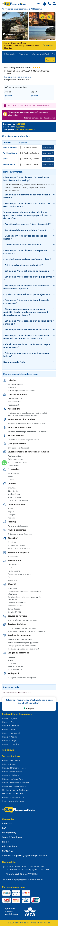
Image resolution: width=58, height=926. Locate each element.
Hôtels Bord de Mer (11, 775)
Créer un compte (31, 118)
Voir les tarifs (48, 147)
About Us (7, 823)
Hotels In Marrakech (11, 733)
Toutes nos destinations (13, 801)
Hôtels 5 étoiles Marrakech (14, 797)
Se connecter (49, 118)
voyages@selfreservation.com (28, 879)
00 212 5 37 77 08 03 (28, 874)
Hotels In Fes (8, 722)
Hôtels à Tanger (9, 764)
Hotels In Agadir (9, 718)
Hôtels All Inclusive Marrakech (16, 782)
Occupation (9, 129)
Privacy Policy (9, 833)
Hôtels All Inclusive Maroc (13, 768)
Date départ (9, 127)
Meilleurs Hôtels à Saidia (13, 794)
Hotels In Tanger (9, 740)
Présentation (10, 54)
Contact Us (7, 851)
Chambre (23, 54)
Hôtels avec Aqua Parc (12, 779)
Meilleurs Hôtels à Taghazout (15, 790)
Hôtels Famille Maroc (12, 771)
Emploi (5, 842)
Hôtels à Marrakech (11, 760)
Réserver (50, 60)
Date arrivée (9, 124)
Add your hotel (9, 846)
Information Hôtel (40, 54)
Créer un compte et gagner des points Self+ (24, 855)
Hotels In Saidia (9, 729)
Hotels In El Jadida (10, 744)
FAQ (4, 828)
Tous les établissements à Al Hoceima (23, 9)
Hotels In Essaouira (10, 726)
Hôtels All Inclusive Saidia (14, 786)
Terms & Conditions (12, 837)
